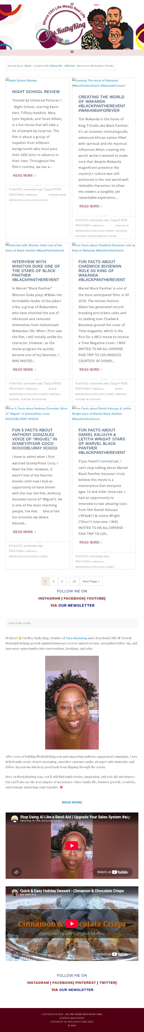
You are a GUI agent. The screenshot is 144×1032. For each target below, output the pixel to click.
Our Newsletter (76, 990)
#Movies (31, 195)
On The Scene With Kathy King (83, 1014)
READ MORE (72, 802)
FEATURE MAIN (57, 195)
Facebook (74, 598)
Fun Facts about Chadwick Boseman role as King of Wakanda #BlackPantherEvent (102, 271)
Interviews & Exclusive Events (28, 200)
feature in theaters (33, 399)
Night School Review (36, 92)
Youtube (95, 598)
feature (14, 399)
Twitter (107, 983)
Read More (23, 175)
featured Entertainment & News (95, 236)
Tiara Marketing (76, 638)
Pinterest (86, 983)
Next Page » (91, 581)
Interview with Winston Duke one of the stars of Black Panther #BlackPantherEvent (36, 271)
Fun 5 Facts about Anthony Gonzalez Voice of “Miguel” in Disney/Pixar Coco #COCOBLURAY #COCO (35, 439)
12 (74, 581)
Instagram (49, 598)
